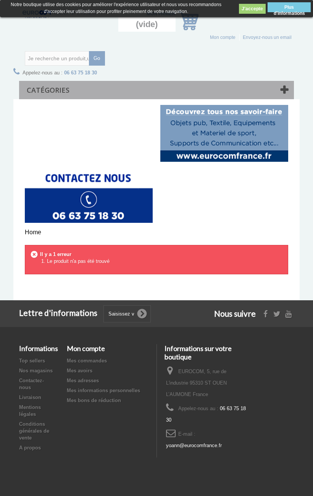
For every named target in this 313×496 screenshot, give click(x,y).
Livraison (30, 397)
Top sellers (32, 361)
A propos (30, 448)
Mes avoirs (79, 371)
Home (33, 232)
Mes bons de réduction (94, 400)
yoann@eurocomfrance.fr (194, 445)
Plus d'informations (289, 8)
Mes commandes (87, 361)
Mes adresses (83, 380)
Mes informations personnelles (103, 390)
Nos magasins (36, 371)
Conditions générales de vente (34, 431)
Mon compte (223, 37)
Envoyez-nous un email (267, 37)
